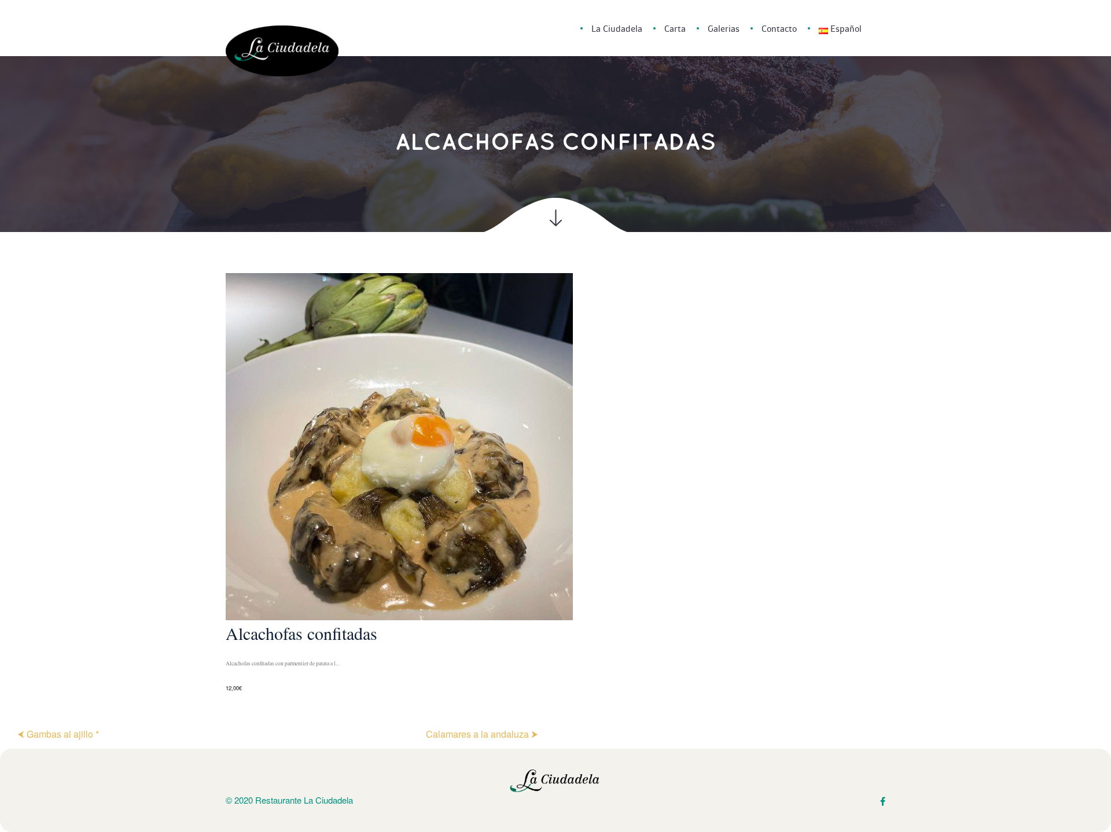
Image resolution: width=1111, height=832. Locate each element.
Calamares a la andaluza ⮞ (482, 734)
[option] (555, 483)
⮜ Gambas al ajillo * (58, 734)
